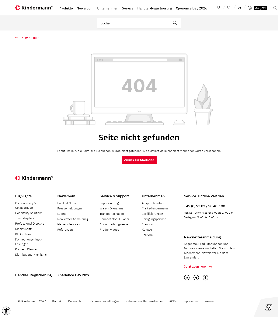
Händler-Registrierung (33, 274)
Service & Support (114, 196)
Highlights (23, 196)
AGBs (173, 301)
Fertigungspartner (154, 219)
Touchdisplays (24, 218)
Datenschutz (76, 301)
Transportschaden (112, 213)
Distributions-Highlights (31, 254)
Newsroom (66, 196)
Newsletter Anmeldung (72, 219)
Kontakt (147, 229)
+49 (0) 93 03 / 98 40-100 (204, 206)
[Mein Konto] (217, 7)
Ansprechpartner (153, 203)
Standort (147, 224)
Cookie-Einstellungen (104, 301)
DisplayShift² (23, 229)
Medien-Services (68, 224)
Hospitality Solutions (29, 213)
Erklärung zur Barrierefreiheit (144, 301)
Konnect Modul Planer (114, 219)
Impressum (190, 301)
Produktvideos (109, 229)
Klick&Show (23, 234)
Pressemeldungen (69, 208)
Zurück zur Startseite (139, 160)
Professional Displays (29, 223)
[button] (6, 310)
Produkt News (66, 203)
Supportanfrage (110, 203)
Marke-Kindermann (155, 208)
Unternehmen (153, 196)
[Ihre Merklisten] (229, 7)
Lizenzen (209, 301)
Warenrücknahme (111, 208)
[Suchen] (175, 23)
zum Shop (30, 38)
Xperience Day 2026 (73, 274)
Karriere (147, 235)
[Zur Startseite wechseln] (34, 7)
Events (61, 213)
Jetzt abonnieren (195, 266)
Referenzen (65, 229)
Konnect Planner (26, 249)
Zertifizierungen (152, 213)
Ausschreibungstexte (114, 224)
